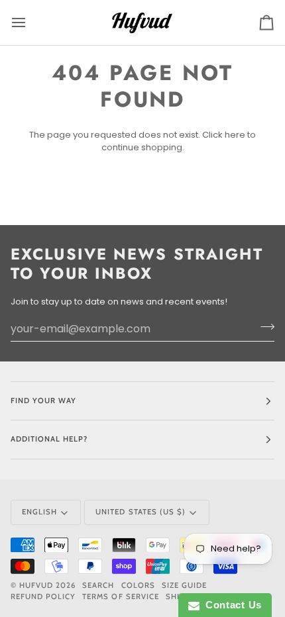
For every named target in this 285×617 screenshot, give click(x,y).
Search (98, 585)
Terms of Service (120, 596)
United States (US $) (140, 511)
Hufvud (36, 585)
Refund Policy (43, 596)
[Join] (263, 327)
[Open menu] (30, 22)
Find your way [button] (43, 400)
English (39, 511)
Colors (138, 585)
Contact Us (231, 604)
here (235, 134)
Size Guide (184, 585)
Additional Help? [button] (49, 439)
